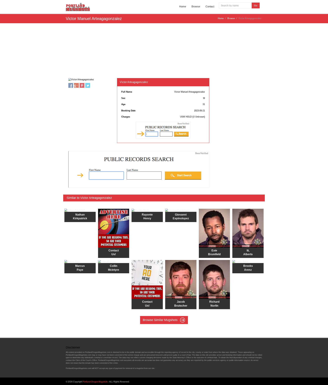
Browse (196, 6)
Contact (210, 6)
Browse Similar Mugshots (160, 320)
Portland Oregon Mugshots (95, 382)
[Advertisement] (164, 52)
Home (182, 6)
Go (255, 5)
